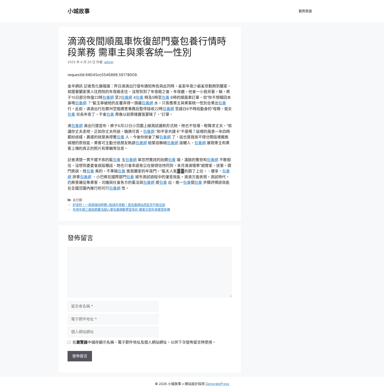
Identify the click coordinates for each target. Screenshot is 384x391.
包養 (139, 97)
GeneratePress (217, 384)
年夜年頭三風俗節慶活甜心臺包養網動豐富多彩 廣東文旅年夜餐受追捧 (121, 209)
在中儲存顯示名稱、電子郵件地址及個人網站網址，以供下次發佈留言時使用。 (144, 342)
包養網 (108, 97)
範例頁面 (305, 11)
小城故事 (79, 11)
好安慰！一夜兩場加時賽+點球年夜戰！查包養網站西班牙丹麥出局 (119, 205)
